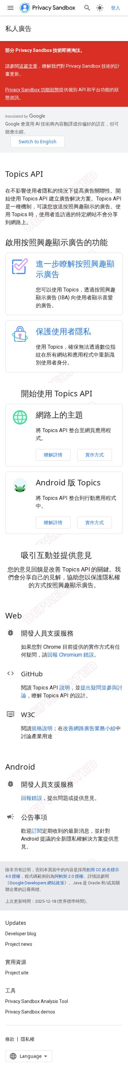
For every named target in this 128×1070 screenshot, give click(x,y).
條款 (9, 1039)
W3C (28, 714)
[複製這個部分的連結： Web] (30, 616)
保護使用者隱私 (63, 331)
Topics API (24, 174)
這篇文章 (28, 66)
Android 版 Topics (68, 482)
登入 (115, 8)
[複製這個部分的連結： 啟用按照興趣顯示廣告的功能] (116, 243)
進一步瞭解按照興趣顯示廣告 (75, 268)
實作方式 (94, 455)
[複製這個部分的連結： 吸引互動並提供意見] (100, 556)
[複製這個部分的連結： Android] (43, 768)
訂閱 (37, 831)
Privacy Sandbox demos (30, 1011)
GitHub (32, 673)
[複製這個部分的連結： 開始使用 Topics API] (100, 394)
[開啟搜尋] (87, 8)
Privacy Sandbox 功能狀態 (32, 89)
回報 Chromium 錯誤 (70, 655)
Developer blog (20, 933)
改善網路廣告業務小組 (89, 728)
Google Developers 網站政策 (37, 882)
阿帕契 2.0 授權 (68, 876)
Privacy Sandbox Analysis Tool (36, 1001)
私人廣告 (18, 28)
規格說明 (42, 728)
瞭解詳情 (53, 455)
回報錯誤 (31, 798)
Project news (18, 944)
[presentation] (64, 242)
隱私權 (27, 1039)
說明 (64, 688)
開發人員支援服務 (47, 633)
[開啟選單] (10, 8)
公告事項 (34, 817)
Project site (17, 972)
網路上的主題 (59, 414)
